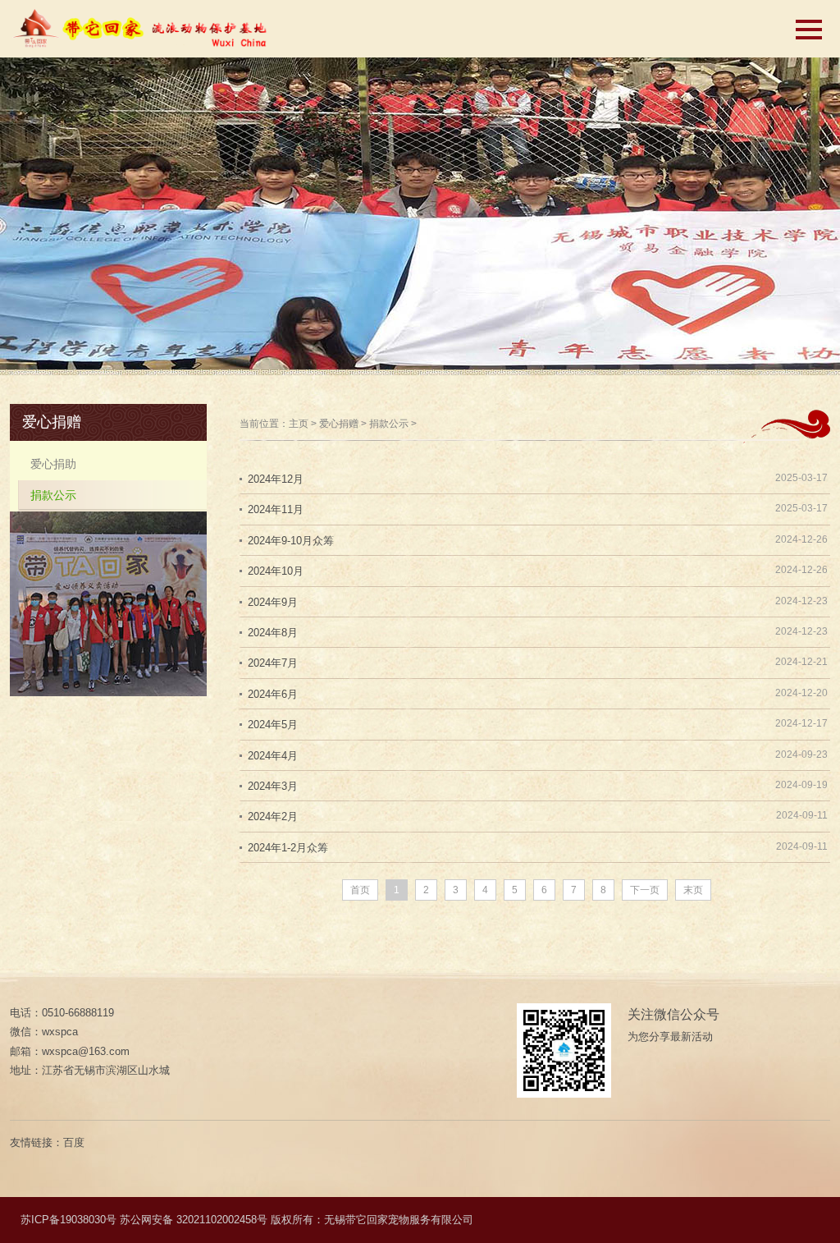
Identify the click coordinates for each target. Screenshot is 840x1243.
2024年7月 (273, 663)
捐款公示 (389, 423)
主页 (298, 423)
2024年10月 (276, 571)
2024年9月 (273, 602)
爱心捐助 (53, 463)
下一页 (645, 890)
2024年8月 (273, 632)
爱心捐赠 (338, 423)
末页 (693, 890)
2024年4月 (273, 756)
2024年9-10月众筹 (291, 540)
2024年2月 (273, 816)
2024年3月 (273, 786)
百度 (73, 1142)
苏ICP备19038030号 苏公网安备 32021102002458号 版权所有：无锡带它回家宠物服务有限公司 (247, 1219)
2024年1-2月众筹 (288, 848)
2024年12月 (276, 479)
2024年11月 (276, 509)
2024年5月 (273, 724)
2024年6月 (273, 694)
